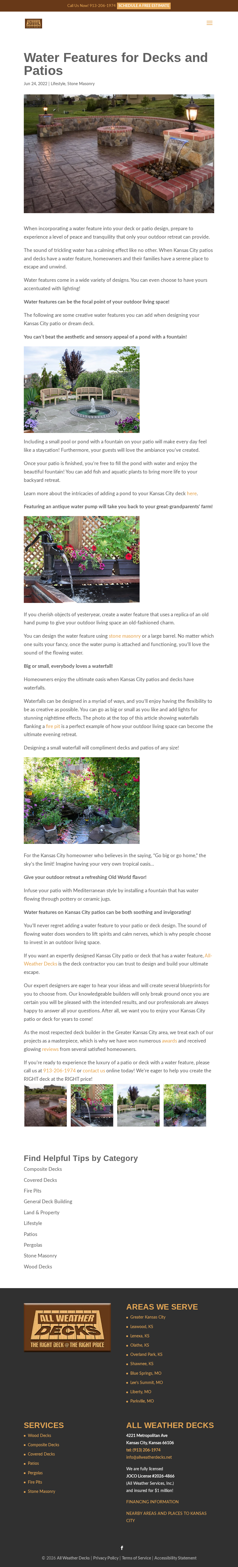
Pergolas (33, 1245)
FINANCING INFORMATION (152, 1502)
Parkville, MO (142, 1401)
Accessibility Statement (175, 1558)
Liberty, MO (140, 1392)
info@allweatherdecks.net (149, 1458)
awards (169, 1040)
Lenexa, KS (139, 1336)
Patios (30, 1234)
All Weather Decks (73, 1558)
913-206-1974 (59, 1070)
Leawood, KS (141, 1327)
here (192, 493)
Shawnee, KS (142, 1364)
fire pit (53, 726)
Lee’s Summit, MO (146, 1383)
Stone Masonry (81, 84)
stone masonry (125, 636)
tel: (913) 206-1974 (143, 1450)
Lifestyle (58, 84)
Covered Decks (40, 1180)
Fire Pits (32, 1190)
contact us (94, 1070)
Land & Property (41, 1212)
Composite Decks (43, 1169)
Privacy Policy (105, 1558)
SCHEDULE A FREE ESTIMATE (143, 6)
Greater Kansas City (147, 1317)
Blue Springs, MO (145, 1373)
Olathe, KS (139, 1345)
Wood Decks (38, 1266)
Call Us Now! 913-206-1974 (91, 6)
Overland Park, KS (146, 1355)
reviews (50, 1049)
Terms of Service (136, 1558)
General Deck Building (48, 1201)
